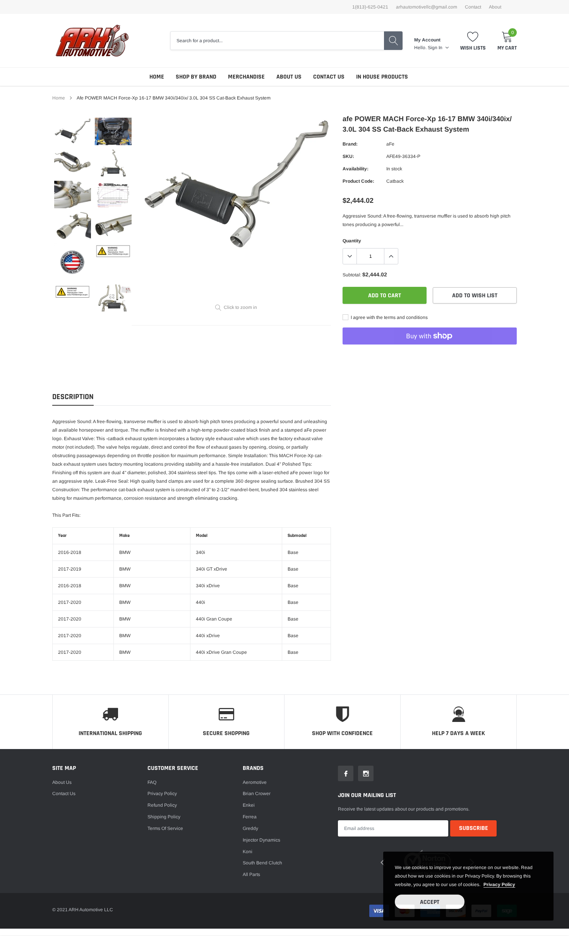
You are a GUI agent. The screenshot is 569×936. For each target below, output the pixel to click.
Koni (247, 851)
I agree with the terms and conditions (389, 317)
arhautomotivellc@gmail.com (426, 7)
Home (156, 77)
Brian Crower (257, 793)
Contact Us (328, 77)
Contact (473, 7)
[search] (393, 40)
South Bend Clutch (262, 863)
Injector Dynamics (261, 840)
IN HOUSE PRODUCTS (382, 77)
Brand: (350, 144)
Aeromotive (255, 782)
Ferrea (250, 816)
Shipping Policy (163, 816)
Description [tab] (73, 397)
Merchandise (246, 77)
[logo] (92, 40)
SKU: (348, 156)
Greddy (250, 828)
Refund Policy (162, 805)
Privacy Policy (162, 793)
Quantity (352, 240)
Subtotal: (352, 275)
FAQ (151, 782)
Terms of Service (165, 828)
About (495, 7)
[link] (72, 131)
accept (429, 902)
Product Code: (358, 181)
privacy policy (499, 884)
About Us (289, 77)
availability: (355, 168)
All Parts (251, 874)
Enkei (249, 805)
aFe (390, 144)
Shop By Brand (196, 77)
